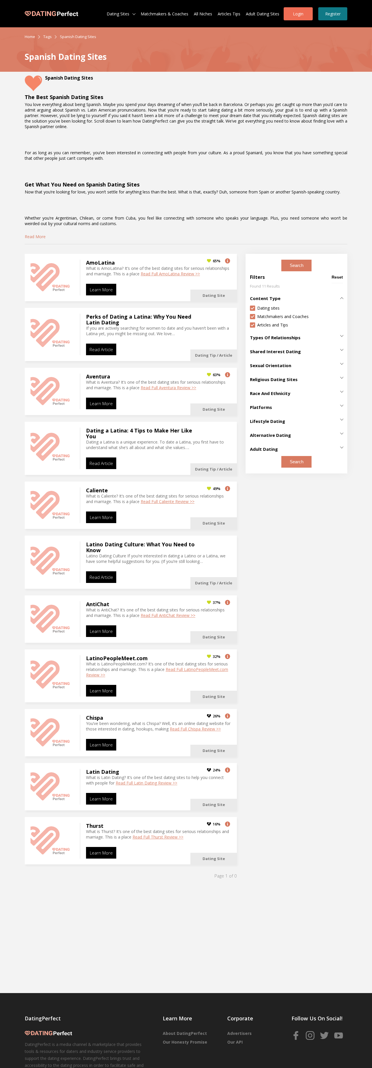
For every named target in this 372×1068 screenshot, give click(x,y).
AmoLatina (100, 262)
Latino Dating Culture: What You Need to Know (140, 547)
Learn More (101, 289)
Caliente (97, 490)
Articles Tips (229, 14)
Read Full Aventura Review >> (168, 387)
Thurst (94, 825)
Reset (337, 277)
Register (333, 14)
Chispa (94, 717)
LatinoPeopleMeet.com (117, 658)
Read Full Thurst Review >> (158, 837)
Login (298, 14)
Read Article (101, 349)
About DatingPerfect (185, 1033)
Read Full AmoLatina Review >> (170, 274)
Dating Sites (118, 14)
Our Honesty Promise (185, 1042)
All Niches (203, 14)
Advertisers (239, 1033)
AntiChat (97, 604)
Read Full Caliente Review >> (167, 501)
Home (30, 36)
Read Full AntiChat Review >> (168, 615)
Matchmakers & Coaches (164, 14)
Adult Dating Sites (262, 14)
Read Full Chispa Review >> (195, 729)
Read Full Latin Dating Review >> (146, 783)
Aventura (98, 376)
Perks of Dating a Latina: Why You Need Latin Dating (138, 319)
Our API (235, 1042)
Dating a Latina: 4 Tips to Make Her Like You (139, 433)
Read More (35, 236)
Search (296, 265)
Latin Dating (102, 771)
